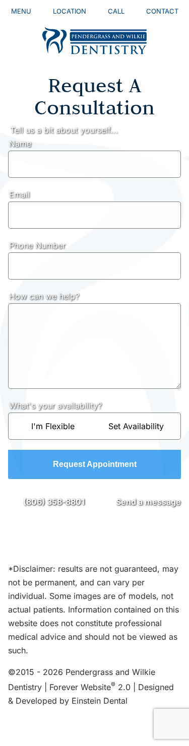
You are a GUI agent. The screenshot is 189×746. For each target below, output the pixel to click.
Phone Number (37, 245)
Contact (162, 11)
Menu (21, 11)
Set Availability (136, 426)
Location (69, 11)
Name (20, 144)
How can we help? (44, 296)
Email (19, 194)
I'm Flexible (53, 426)
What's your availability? (55, 405)
